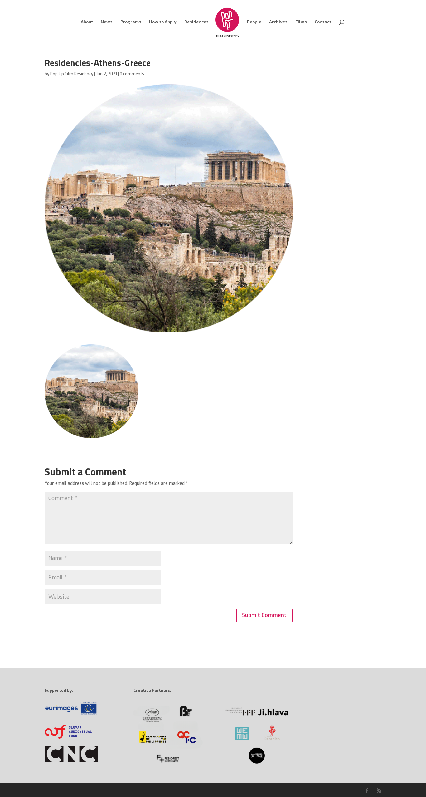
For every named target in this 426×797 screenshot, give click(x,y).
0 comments (132, 73)
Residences (196, 22)
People (254, 22)
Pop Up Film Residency (71, 73)
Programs (130, 22)
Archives (278, 22)
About (87, 22)
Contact (323, 22)
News (107, 22)
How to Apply (163, 22)
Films (301, 22)
